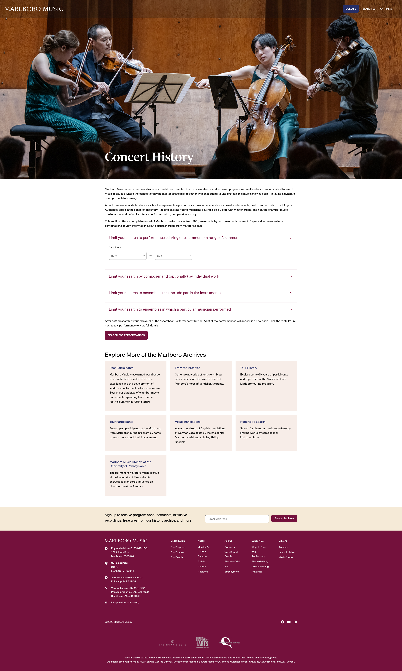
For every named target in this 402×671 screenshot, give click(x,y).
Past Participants (121, 368)
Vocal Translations (188, 422)
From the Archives (187, 368)
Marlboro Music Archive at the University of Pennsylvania (130, 464)
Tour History (248, 368)
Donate (350, 9)
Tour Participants (121, 422)
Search (367, 9)
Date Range (115, 247)
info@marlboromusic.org (125, 602)
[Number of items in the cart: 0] (381, 8)
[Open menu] (395, 9)
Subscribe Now (284, 518)
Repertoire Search (253, 422)
